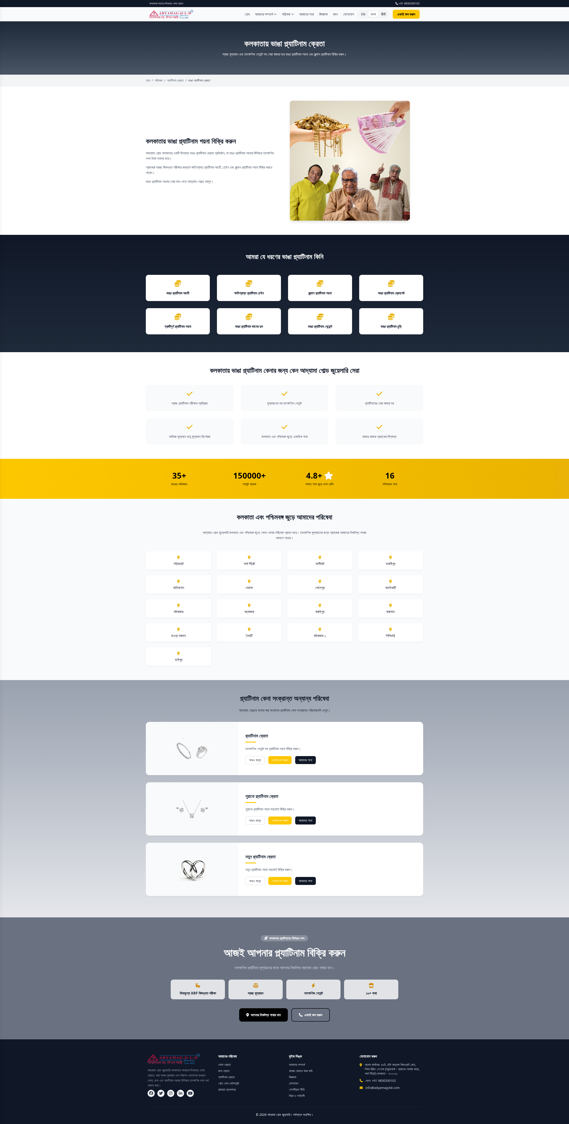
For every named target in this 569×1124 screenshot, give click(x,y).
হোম (247, 14)
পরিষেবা (286, 14)
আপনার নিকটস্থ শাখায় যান (266, 1014)
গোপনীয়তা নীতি (297, 1089)
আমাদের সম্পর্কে (264, 14)
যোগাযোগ (348, 14)
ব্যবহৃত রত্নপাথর (227, 1089)
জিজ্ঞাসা (323, 14)
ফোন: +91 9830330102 (380, 1080)
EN (363, 14)
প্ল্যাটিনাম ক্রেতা (256, 736)
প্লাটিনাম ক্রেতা (175, 80)
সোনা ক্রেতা (224, 1064)
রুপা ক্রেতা (224, 1071)
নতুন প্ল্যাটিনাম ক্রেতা (260, 857)
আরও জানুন (255, 760)
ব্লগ (335, 14)
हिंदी (383, 14)
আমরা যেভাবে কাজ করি (301, 1071)
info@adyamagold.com (382, 1088)
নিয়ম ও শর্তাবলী (297, 1096)
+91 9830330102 (409, 3)
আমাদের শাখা (306, 14)
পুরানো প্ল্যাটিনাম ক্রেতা (261, 796)
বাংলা (373, 14)
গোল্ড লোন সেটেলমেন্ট (228, 1083)
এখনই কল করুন (406, 14)
